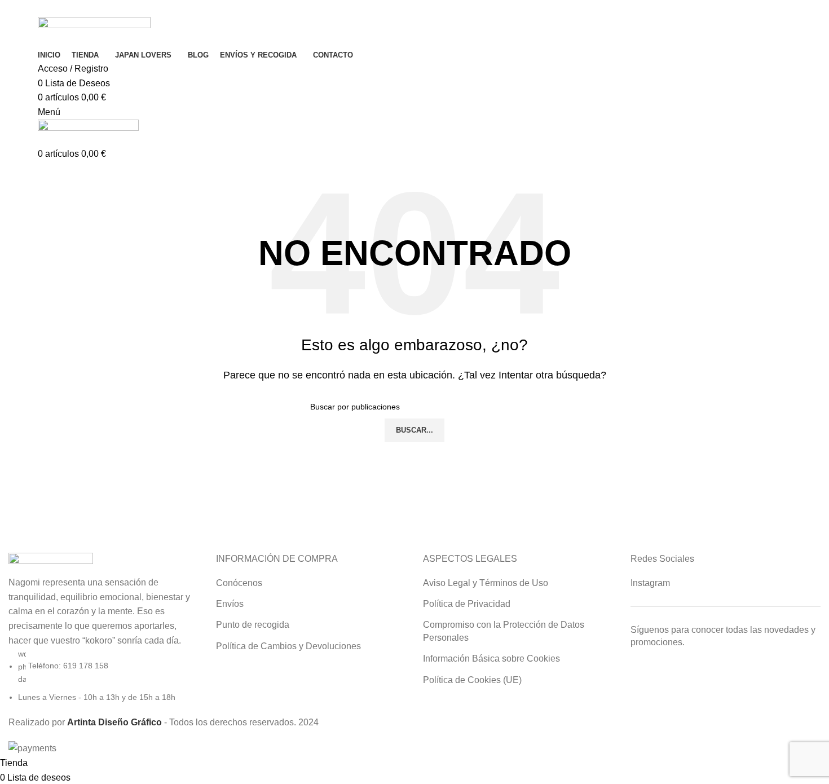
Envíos (230, 604)
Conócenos (239, 583)
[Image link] (50, 563)
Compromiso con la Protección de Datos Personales (503, 631)
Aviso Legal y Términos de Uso (485, 583)
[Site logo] (94, 31)
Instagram (650, 583)
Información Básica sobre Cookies (491, 658)
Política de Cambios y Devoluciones (288, 646)
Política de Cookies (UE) (472, 680)
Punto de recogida (252, 624)
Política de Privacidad (466, 604)
